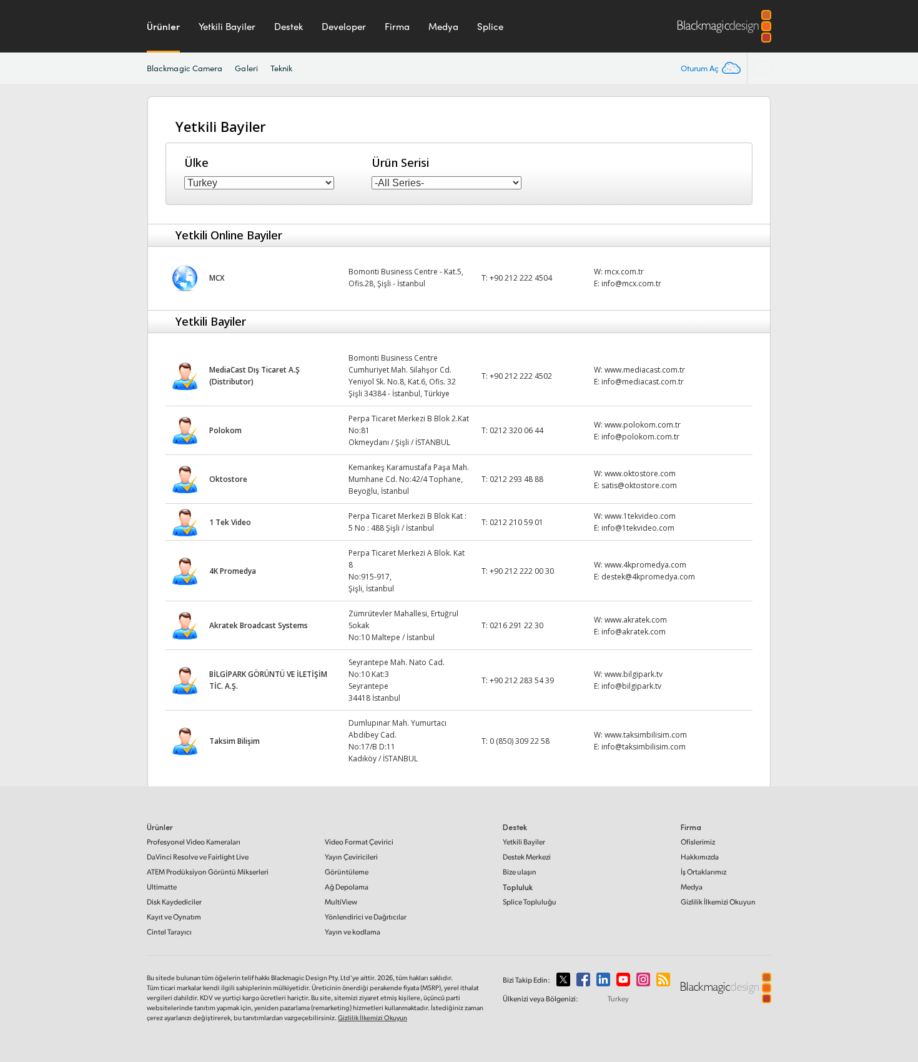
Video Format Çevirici (359, 841)
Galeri (246, 68)
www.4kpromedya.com (645, 564)
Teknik (281, 68)
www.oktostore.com (640, 473)
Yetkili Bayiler (227, 26)
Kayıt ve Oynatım (174, 916)
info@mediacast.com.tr (642, 381)
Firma (397, 26)
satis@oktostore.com (639, 485)
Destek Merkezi (527, 856)
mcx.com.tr (624, 271)
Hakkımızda (700, 856)
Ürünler (163, 26)
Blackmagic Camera (184, 68)
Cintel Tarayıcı (169, 931)
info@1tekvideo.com (637, 528)
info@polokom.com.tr (640, 436)
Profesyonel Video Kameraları (193, 841)
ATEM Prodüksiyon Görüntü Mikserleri (208, 871)
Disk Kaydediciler (174, 901)
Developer (344, 26)
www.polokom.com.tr (643, 424)
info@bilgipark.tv (631, 686)
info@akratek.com (633, 631)
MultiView (341, 901)
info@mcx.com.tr (631, 283)
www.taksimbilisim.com (646, 734)
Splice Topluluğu (529, 901)
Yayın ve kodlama (352, 931)
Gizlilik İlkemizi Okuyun (718, 901)
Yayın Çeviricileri (351, 856)
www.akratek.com (636, 619)
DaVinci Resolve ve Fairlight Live (198, 856)
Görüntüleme (346, 871)
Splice (490, 26)
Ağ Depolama (346, 886)
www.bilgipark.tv (634, 674)
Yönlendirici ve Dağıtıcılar (366, 916)
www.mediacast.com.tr (645, 369)
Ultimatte (162, 886)
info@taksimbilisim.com (643, 746)
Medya (443, 26)
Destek (288, 26)
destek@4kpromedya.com (648, 576)
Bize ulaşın (519, 871)
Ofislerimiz (698, 841)
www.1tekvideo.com (640, 516)
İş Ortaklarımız (703, 871)
